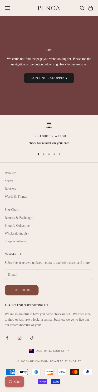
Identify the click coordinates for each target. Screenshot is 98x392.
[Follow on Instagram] (19, 337)
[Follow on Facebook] (7, 337)
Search (9, 181)
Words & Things (16, 196)
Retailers (10, 173)
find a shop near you (49, 136)
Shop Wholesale (15, 241)
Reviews (10, 189)
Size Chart (12, 209)
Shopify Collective (17, 225)
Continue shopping (49, 78)
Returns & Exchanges (19, 218)
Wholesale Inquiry (17, 233)
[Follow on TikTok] (31, 337)
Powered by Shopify (65, 361)
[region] (49, 134)
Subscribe (22, 290)
